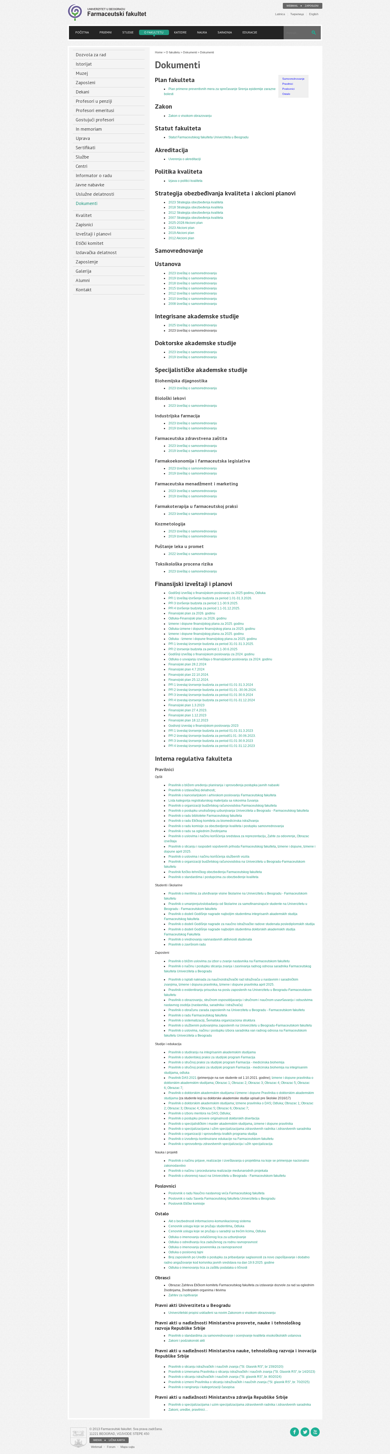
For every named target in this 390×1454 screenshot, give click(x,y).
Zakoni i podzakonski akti (186, 1340)
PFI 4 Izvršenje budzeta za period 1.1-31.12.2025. (204, 608)
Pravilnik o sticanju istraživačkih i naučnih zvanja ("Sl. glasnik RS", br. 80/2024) (224, 1377)
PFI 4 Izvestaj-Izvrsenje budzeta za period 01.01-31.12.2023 (211, 746)
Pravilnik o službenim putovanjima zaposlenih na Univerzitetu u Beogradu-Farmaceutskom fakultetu (240, 1025)
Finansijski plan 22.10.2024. (188, 675)
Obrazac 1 (222, 1083)
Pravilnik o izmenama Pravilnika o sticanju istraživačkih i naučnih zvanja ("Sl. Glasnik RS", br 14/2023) (241, 1372)
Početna (82, 32)
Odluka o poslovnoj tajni (185, 1252)
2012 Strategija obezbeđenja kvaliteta (195, 213)
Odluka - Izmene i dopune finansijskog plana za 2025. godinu (212, 639)
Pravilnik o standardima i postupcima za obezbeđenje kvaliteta (213, 877)
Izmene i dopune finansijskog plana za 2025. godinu (206, 624)
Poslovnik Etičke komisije (186, 1203)
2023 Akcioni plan (181, 228)
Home (159, 52)
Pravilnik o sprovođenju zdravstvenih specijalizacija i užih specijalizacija (220, 1144)
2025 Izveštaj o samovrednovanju (192, 325)
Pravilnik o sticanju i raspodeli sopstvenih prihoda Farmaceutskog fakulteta (222, 846)
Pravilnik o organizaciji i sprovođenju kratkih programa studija (212, 1134)
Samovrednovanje (293, 78)
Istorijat (84, 64)
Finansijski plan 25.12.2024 (188, 680)
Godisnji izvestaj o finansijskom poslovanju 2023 (203, 726)
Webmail (292, 6)
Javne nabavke (90, 185)
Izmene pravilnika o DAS (253, 1103)
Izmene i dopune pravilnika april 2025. (246, 984)
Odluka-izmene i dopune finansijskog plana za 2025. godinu (211, 629)
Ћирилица (297, 14)
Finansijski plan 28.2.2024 (187, 664)
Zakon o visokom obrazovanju (190, 116)
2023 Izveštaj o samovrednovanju (192, 273)
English (313, 14)
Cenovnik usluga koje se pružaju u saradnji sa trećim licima (211, 1231)
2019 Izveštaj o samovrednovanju (192, 278)
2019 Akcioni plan (181, 233)
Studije (127, 32)
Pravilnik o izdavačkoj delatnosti (191, 790)
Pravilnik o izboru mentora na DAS (193, 1113)
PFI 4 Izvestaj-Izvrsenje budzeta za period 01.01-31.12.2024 (211, 700)
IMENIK (97, 1440)
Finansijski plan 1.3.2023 (186, 705)
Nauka (202, 32)
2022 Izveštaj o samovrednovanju (192, 554)
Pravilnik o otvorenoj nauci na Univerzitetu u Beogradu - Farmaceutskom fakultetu (227, 1176)
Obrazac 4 (272, 1083)
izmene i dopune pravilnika (273, 1124)
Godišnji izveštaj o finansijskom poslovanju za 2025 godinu (211, 593)
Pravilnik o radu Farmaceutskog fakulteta (197, 1015)
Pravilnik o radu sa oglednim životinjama (197, 831)
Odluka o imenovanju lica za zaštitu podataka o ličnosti (207, 1267)
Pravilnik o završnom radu (187, 944)
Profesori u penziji (94, 101)
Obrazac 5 (288, 1083)
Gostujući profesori (95, 120)
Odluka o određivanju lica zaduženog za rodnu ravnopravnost (212, 1242)
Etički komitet (89, 243)
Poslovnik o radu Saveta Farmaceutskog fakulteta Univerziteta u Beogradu (221, 1198)
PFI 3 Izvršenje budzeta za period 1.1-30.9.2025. (203, 603)
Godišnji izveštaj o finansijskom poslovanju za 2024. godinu (212, 654)
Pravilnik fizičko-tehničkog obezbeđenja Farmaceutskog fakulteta (215, 872)
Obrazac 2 (239, 1083)
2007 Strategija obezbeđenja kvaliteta (195, 218)
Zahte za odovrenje (281, 836)
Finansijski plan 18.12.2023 (188, 720)
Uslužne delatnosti (95, 194)
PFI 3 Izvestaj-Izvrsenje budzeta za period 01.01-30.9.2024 (210, 695)
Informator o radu (94, 175)
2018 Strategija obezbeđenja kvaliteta (195, 207)
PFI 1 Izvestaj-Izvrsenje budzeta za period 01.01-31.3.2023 (210, 731)
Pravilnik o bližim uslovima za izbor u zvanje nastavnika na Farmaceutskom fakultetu (229, 961)
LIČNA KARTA (117, 1440)
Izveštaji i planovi (93, 234)
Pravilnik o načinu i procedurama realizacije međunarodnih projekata (218, 1171)
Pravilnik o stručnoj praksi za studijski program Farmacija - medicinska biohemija (226, 1062)
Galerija (83, 271)
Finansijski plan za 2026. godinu (191, 613)
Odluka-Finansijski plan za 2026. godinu (197, 618)
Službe (82, 157)
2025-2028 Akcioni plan (185, 223)
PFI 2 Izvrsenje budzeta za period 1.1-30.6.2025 (202, 649)
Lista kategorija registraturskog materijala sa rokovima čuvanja (213, 800)
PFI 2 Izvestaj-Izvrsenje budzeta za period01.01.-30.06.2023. (212, 736)
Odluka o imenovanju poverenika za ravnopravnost (205, 1247)
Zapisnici (84, 224)
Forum (111, 1446)
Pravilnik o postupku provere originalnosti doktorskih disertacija (213, 1118)
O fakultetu (153, 32)
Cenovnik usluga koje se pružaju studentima (200, 1226)
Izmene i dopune (290, 846)
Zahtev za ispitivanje (183, 1295)
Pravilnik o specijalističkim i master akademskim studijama (210, 1124)
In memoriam (89, 129)
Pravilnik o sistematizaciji (186, 1020)
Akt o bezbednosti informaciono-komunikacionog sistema (209, 1221)
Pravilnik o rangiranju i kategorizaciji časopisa (201, 1387)
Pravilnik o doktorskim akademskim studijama (201, 1093)
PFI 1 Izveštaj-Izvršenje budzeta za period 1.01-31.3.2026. (210, 598)
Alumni (83, 280)
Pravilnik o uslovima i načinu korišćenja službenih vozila (208, 856)
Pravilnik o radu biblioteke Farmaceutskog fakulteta (205, 816)
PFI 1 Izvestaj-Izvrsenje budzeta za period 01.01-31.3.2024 (210, 685)
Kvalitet (84, 215)
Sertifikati (85, 147)
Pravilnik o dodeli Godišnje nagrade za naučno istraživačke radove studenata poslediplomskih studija (241, 924)
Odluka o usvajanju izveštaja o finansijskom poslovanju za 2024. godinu (220, 659)
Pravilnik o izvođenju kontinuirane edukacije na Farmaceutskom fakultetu (221, 1139)
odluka (184, 1073)
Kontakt (84, 289)
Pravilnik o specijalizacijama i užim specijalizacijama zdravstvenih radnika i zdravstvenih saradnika (239, 1129)
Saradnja (225, 32)
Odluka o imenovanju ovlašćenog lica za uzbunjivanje (207, 1237)
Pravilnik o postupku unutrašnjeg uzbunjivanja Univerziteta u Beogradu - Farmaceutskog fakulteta (238, 810)
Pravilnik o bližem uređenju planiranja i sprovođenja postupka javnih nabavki (223, 785)
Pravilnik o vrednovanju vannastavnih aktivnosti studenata (210, 939)
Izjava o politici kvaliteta (185, 181)
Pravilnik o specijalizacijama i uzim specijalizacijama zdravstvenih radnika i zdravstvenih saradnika (239, 1404)
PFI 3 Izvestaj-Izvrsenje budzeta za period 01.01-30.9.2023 (210, 741)
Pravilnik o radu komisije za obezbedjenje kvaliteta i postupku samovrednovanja (226, 826)
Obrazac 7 (174, 1088)
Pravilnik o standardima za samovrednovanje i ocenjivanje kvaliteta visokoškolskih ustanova (234, 1335)
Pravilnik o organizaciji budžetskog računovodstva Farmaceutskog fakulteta (222, 805)
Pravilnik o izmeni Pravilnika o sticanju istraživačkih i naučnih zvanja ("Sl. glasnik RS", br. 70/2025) (239, 1382)
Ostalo (286, 93)
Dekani (82, 92)
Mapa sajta (127, 1446)
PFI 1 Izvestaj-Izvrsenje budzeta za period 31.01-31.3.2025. (211, 644)
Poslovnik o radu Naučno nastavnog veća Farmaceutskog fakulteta (216, 1193)
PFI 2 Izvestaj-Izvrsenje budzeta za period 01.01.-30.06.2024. (212, 690)
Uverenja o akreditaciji (184, 159)
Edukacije (249, 32)
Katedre (180, 32)
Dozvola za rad (91, 55)
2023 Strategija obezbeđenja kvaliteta (195, 202)
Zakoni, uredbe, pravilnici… (188, 1410)
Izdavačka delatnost (96, 252)
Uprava (83, 138)
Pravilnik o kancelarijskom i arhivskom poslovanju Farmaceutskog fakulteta (222, 795)
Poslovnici (288, 88)
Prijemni (105, 32)
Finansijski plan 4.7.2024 (186, 669)
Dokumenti (86, 203)
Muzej (82, 73)
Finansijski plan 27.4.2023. (187, 710)
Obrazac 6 (224, 1108)
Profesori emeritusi (95, 110)
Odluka (260, 593)
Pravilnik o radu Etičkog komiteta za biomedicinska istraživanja (213, 821)
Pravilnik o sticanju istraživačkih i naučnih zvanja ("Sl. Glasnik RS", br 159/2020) (225, 1367)
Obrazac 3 (255, 1083)
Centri (81, 166)
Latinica (280, 14)
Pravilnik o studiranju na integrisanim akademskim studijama (212, 1052)
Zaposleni (312, 6)
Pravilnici (287, 83)
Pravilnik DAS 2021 (182, 1078)
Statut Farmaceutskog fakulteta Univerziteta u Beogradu (208, 137)
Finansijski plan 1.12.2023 (187, 715)
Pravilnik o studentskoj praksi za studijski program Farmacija (211, 1057)
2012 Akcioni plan (181, 238)
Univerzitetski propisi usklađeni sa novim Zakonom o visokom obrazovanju (222, 1313)
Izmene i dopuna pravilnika (198, 984)
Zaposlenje (87, 262)
